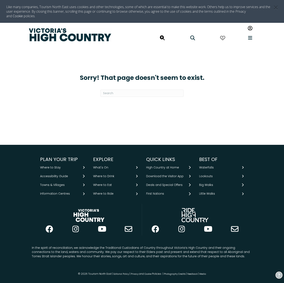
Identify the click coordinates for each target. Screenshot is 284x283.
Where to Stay (50, 167)
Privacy (134, 274)
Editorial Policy (121, 274)
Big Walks (206, 185)
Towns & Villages (52, 185)
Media (202, 274)
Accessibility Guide (54, 176)
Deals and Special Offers (164, 185)
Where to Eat (102, 185)
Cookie (18, 16)
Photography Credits (174, 274)
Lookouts (206, 176)
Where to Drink (103, 176)
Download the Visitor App (165, 176)
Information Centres (55, 194)
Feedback (192, 274)
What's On (100, 167)
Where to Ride (103, 194)
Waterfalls (206, 167)
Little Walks (207, 194)
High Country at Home (162, 167)
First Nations (155, 194)
